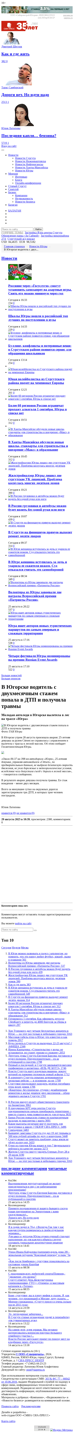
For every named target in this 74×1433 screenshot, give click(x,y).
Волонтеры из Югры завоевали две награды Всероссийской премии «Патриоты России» (34, 596)
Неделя (16, 947)
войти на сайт (23, 923)
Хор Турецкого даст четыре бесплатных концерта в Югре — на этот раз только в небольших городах (40, 1032)
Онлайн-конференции (28, 183)
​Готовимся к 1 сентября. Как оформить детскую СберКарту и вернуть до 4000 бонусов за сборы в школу (37, 1021)
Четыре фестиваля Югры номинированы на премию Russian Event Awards (39, 657)
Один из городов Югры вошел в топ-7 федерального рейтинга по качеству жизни (39, 1147)
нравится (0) (8, 813)
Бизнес (12, 192)
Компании (21, 195)
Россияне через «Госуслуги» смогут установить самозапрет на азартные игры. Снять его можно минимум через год (40, 289)
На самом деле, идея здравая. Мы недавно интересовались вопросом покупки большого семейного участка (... (35, 1332)
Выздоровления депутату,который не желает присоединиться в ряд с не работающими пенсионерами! (34, 1186)
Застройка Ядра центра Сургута (43, 232)
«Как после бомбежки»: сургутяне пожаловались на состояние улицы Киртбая (38, 1263)
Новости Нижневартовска (30, 161)
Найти (38, 229)
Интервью (21, 176)
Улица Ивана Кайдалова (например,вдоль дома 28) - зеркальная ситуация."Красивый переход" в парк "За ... (39, 1255)
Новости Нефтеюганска (29, 164)
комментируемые (17, 1173)
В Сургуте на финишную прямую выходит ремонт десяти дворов (40, 534)
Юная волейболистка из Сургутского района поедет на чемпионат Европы (36, 381)
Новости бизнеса (25, 201)
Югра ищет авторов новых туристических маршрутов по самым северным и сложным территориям (40, 629)
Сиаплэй (13, 189)
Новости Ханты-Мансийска (31, 167)
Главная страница (14, 246)
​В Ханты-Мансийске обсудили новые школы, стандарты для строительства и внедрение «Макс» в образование (38, 445)
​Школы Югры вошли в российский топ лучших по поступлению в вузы (38, 318)
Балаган (13, 204)
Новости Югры (24, 170)
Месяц (25, 947)
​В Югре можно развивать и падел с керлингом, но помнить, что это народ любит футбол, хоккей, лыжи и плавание (39, 956)
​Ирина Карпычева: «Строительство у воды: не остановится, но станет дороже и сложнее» (36, 1051)
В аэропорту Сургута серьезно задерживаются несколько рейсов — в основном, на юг (35, 1079)
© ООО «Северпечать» (30, 1354)
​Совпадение (18, 1130)
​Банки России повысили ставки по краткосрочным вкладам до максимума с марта (38, 1119)
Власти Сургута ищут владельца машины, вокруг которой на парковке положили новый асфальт (39, 1073)
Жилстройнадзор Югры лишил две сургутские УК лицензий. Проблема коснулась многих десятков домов (35, 479)
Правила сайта (10, 1406)
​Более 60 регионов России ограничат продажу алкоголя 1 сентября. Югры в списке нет (37, 409)
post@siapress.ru (35, 1369)
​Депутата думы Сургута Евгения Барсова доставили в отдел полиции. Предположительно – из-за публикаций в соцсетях (40, 1058)
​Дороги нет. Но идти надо (23, 1217)
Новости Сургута (25, 158)
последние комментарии (24, 1168)
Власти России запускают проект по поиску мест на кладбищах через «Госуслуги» (39, 1340)
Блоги (18, 179)
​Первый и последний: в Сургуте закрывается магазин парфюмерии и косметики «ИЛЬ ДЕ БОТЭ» (40, 1067)
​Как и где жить (19, 984)
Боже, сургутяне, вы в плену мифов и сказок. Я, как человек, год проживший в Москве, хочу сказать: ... (38, 1297)
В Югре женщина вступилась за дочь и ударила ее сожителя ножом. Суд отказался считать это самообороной (37, 565)
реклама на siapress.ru (68, 16)
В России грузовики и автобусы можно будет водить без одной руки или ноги (37, 507)
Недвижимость (24, 198)
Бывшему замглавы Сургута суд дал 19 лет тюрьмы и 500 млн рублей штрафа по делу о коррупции (39, 1135)
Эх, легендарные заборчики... (25, 1314)
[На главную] (22, 30)
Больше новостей (11, 675)
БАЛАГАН (14, 210)
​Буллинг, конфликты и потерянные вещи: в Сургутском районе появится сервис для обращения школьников (39, 349)
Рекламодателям (30, 1406)
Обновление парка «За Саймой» (20, 235)
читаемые (57, 1168)
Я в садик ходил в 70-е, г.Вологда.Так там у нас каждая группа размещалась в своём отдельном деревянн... (36, 1230)
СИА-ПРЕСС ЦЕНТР (31, 1360)
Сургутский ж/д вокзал (21, 238)
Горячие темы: (12, 232)
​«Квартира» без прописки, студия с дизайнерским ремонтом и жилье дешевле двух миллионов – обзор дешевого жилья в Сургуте (39, 1093)
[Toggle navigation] (2, 150)
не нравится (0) (25, 813)
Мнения (13, 173)
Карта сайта (8, 1421)
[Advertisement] (37, 864)
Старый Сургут (17, 186)
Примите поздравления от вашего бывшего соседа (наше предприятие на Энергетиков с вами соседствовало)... (38, 1211)
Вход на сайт (9, 146)
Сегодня (6, 947)
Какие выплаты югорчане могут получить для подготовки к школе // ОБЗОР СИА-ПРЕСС (37, 1125)
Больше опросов (10, 678)
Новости (13, 155)
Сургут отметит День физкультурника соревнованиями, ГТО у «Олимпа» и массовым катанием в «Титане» (36, 1283)
